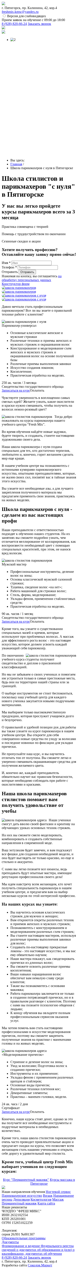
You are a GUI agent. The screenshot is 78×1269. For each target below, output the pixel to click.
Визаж (47, 1195)
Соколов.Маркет (40, 1265)
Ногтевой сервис (58, 1192)
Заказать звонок (39, 24)
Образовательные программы (24, 1238)
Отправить (10, 272)
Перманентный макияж (19, 1203)
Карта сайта (46, 1203)
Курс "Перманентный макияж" (26, 1180)
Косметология (41, 1199)
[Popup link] (19, 288)
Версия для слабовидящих (26, 16)
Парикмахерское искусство (22, 1195)
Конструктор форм (15, 284)
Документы (10, 1242)
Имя (6, 263)
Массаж (58, 1199)
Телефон (9, 267)
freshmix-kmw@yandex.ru (20, 12)
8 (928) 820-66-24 (14, 24)
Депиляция (21, 1199)
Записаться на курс (16, 390)
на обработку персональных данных (32, 278)
